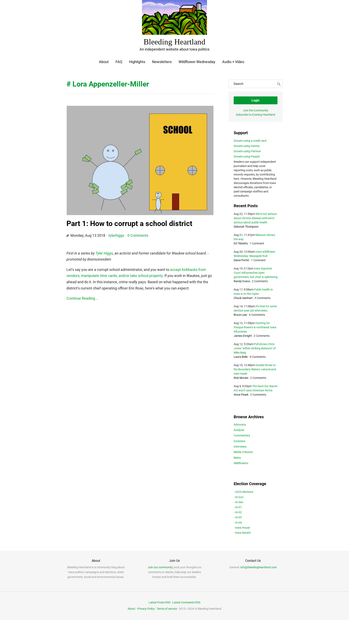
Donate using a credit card (250, 140)
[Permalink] (67, 235)
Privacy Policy (146, 608)
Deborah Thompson (246, 226)
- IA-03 (238, 517)
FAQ (119, 62)
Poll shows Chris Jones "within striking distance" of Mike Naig (255, 348)
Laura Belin (241, 356)
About (104, 62)
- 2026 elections (243, 491)
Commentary (242, 435)
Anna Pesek (241, 394)
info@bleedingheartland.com (258, 567)
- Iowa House (242, 527)
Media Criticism (243, 452)
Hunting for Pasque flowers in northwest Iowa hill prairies (255, 327)
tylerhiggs (116, 235)
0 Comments (137, 235)
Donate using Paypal (247, 156)
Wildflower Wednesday (197, 62)
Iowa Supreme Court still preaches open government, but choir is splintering (256, 273)
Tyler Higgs (104, 253)
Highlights (137, 62)
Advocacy (240, 424)
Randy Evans (242, 281)
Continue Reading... (82, 298)
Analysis (239, 430)
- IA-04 (238, 522)
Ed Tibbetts (241, 243)
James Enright (243, 335)
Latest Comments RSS (186, 602)
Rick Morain (241, 377)
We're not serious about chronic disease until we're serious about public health (255, 218)
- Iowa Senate (242, 532)
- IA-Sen (238, 502)
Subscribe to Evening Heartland (255, 114)
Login (255, 100)
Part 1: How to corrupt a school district (129, 223)
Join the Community (255, 110)
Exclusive (239, 441)
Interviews (240, 446)
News (237, 457)
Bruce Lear (240, 314)
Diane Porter (241, 260)
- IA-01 (238, 507)
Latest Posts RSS (159, 602)
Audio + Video (233, 62)
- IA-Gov (239, 497)
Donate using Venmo (247, 146)
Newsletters (162, 62)
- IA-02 (238, 512)
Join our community (160, 567)
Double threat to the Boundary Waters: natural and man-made (255, 369)
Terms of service (167, 608)
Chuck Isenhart (243, 298)
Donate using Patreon (247, 151)
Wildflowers (241, 463)
